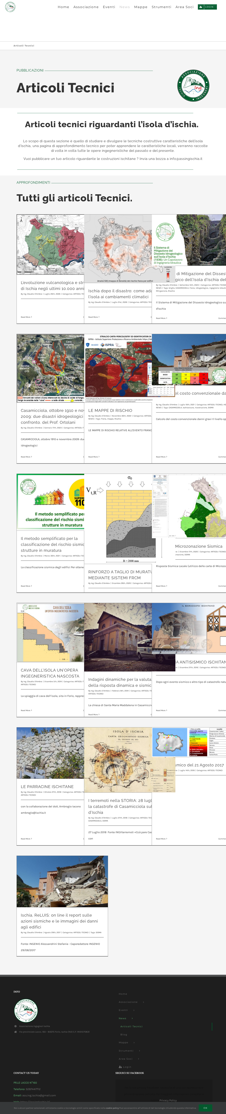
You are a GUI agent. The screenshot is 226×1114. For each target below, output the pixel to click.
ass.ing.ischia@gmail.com (39, 1095)
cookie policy (112, 1108)
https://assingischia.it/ (35, 1101)
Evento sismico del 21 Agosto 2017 (190, 765)
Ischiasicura (188, 407)
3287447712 (33, 1089)
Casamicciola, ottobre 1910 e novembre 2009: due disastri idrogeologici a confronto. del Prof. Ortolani (60, 416)
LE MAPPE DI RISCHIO (110, 410)
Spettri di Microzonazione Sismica (189, 546)
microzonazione (176, 554)
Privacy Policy (168, 1100)
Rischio (171, 291)
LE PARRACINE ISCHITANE (47, 786)
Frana (192, 288)
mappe (110, 419)
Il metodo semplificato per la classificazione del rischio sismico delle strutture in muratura (60, 544)
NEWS (158, 288)
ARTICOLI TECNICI (215, 404)
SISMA (211, 407)
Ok (205, 1108)
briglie (172, 288)
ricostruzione (201, 407)
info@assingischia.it (186, 159)
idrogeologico (202, 288)
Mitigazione (161, 291)
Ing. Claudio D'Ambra (32, 294)
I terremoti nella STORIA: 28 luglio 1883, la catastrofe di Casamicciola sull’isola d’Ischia (127, 806)
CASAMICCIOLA (182, 288)
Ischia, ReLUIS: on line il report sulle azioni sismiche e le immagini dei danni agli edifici (59, 921)
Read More (25, 317)
